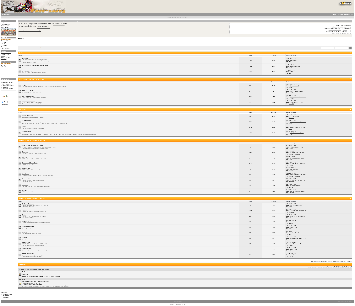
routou (290, 234)
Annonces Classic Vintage (84, 134)
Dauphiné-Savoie (26, 221)
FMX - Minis (4, 45)
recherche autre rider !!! (295, 244)
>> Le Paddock (52, 21)
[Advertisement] (8, 73)
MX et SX (24, 85)
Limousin (24, 232)
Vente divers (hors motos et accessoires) (68, 134)
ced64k (346, 27)
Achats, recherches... (53, 134)
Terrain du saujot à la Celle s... (297, 152)
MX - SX (3, 43)
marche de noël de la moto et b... (298, 216)
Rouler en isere (293, 221)
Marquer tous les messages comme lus (342, 261)
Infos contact (5, 297)
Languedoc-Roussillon (28, 226)
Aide (352, 14)
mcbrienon (291, 192)
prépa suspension (294, 116)
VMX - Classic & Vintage (28, 101)
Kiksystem (291, 118)
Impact (290, 67)
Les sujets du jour (312, 267)
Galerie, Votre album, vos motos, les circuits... (29, 31)
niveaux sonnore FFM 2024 (296, 147)
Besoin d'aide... (6, 295)
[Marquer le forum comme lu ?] (19, 60)
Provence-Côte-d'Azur (28, 253)
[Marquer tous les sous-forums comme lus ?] (19, 102)
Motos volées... (93, 134)
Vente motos (32, 134)
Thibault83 (291, 98)
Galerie (334, 14)
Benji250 (39, 284)
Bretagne (24, 157)
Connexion (179, 17)
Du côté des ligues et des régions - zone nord (32, 140)
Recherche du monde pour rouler (298, 97)
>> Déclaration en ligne (7, 88)
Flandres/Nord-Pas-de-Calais (29, 163)
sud (30, 23)
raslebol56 (344, 31)
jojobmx (346, 28)
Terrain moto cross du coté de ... (297, 158)
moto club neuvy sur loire (295, 154)
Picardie (24, 190)
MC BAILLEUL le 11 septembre (297, 163)
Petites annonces (26, 131)
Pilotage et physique (6, 53)
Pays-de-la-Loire (26, 178)
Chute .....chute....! (294, 249)
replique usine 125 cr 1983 (333, 31)
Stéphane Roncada (337, 27)
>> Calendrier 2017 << (6, 82)
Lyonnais (24, 237)
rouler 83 (292, 255)
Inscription (184, 17)
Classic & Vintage (5, 48)
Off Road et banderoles (28, 96)
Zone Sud (3, 66)
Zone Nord (3, 65)
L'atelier (3, 56)
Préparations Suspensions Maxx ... (333, 28)
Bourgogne (25, 152)
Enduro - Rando (5, 47)
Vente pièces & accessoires (42, 134)
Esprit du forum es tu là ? (335, 30)
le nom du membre (55, 276)
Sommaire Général (5, 41)
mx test (291, 71)
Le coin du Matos (5, 54)
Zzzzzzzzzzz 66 (293, 227)
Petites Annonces (5, 57)
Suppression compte (295, 66)
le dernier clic (47, 276)
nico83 (346, 33)
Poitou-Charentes (26, 248)
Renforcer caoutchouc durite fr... (297, 127)
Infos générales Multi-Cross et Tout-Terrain (31, 79)
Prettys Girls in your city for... (297, 133)
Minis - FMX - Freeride (28, 90)
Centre (24, 215)
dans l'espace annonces (43, 28)
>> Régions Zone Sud (79, 21)
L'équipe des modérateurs (325, 267)
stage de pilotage (294, 169)
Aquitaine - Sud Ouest (28, 204)
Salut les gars (339, 25)
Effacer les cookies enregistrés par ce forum (321, 261)
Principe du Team (5, 24)
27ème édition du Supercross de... (298, 210)
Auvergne (24, 210)
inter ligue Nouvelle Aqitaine (297, 232)
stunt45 (290, 206)
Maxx (346, 25)
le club (21, 53)
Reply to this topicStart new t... (297, 191)
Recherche (347, 14)
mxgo (290, 217)
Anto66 (290, 228)
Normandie (25, 185)
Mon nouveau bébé (337, 33)
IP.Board (176, 304)
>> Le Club (25, 21)
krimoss (291, 134)
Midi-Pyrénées (26, 242)
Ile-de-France (25, 174)
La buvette (25, 58)
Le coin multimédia (27, 71)
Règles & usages (5, 25)
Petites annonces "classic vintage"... (37, 103)
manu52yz (291, 92)
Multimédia (3, 59)
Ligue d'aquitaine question (296, 205)
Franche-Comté (26, 168)
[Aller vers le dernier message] (286, 58)
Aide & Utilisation (5, 27)
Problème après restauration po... (298, 91)
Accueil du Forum (6, 14)
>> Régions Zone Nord (66, 21)
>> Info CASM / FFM (6, 84)
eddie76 (291, 187)
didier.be (291, 256)
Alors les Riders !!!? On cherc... (297, 180)
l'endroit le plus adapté (58, 25)
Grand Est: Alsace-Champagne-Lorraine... (33, 145)
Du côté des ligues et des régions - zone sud (32, 198)
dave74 (290, 159)
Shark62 (291, 223)
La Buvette (3, 42)
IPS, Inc (183, 304)
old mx (290, 129)
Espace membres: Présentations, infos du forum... (35, 65)
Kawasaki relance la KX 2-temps (298, 122)
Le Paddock (22, 109)
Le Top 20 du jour (337, 267)
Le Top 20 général (347, 267)
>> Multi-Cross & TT (38, 21)
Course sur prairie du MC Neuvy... (298, 174)
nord (26, 23)
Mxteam (21, 38)
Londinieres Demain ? (295, 185)
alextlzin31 (291, 245)
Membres (340, 14)
